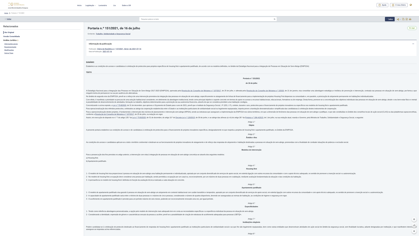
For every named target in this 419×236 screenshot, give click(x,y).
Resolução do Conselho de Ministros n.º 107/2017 (201, 91)
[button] (16, 4)
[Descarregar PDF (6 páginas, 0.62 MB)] (403, 19)
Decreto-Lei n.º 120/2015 (185, 117)
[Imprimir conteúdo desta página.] (410, 19)
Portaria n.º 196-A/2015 (254, 117)
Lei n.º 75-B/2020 (119, 105)
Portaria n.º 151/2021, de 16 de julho (114, 28)
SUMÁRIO (90, 62)
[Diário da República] (16, 5)
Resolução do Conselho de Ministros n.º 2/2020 (265, 91)
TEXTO (89, 72)
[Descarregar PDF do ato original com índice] (407, 19)
